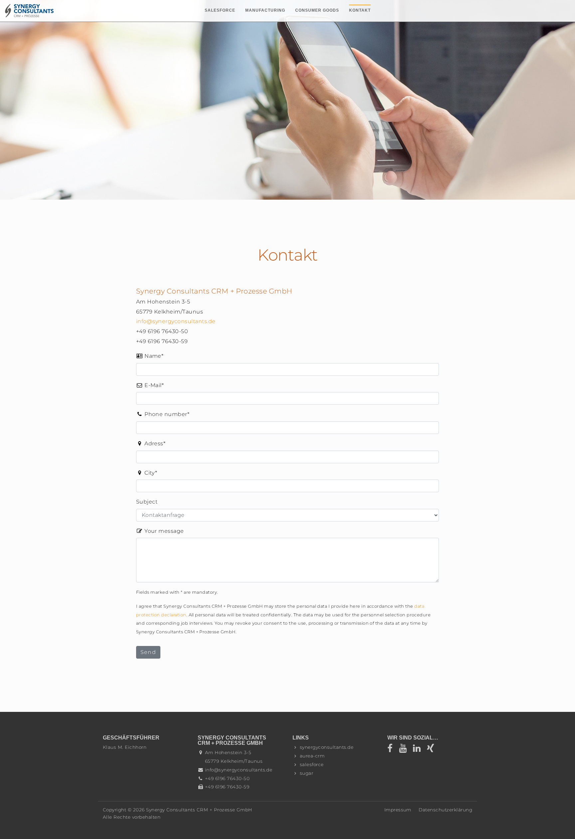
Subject (146, 502)
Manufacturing (265, 10)
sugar (306, 773)
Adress (150, 444)
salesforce (312, 764)
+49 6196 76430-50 (227, 778)
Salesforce (220, 10)
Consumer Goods (317, 10)
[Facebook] (393, 749)
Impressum (397, 809)
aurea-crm (312, 755)
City (146, 473)
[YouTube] (405, 749)
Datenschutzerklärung (445, 809)
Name (149, 356)
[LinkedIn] (419, 749)
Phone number (162, 415)
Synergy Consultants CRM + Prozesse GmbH (199, 809)
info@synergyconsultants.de (175, 321)
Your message (163, 531)
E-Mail (150, 386)
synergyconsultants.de (326, 747)
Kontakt (360, 10)
